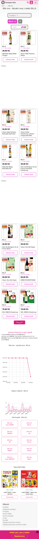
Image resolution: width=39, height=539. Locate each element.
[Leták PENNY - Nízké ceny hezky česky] (29, 478)
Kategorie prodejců (9, 509)
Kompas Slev (10, 2)
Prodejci (5, 507)
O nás (5, 518)
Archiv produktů (8, 516)
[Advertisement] (19, 86)
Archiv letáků (7, 514)
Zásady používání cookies (11, 522)
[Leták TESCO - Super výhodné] (9, 478)
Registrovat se (19, 536)
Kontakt (5, 520)
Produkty (6, 511)
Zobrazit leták (9, 497)
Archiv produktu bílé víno (19, 332)
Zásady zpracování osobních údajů (14, 524)
